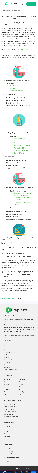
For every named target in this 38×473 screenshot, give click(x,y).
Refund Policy (8, 359)
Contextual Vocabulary (17, 90)
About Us (6, 357)
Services (6, 364)
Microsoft (22, 379)
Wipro (5, 394)
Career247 (7, 461)
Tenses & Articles (19, 148)
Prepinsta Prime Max (10, 352)
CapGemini (7, 389)
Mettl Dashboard (9, 414)
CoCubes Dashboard (10, 404)
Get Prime (30, 4)
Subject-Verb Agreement (22, 145)
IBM (20, 394)
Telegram (7, 434)
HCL (20, 389)
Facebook (7, 436)
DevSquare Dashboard (11, 416)
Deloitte (6, 392)
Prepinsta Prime (8, 350)
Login (22, 4)
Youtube (6, 431)
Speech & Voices (19, 153)
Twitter (6, 439)
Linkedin (6, 429)
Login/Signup (8, 298)
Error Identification (20, 138)
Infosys (21, 384)
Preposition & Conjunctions (22, 150)
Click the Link (24, 49)
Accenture (7, 379)
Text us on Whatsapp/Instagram (13, 453)
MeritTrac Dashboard (10, 411)
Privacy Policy (8, 362)
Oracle (21, 387)
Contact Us (7, 355)
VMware (6, 387)
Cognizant (7, 382)
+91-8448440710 (9, 451)
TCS (20, 382)
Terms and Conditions (10, 369)
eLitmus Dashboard (10, 406)
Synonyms (13, 85)
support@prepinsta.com (11, 449)
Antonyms (13, 88)
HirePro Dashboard (9, 409)
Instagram (7, 426)
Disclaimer (7, 367)
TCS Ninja (22, 392)
